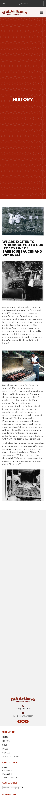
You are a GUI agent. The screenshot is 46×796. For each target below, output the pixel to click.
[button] (19, 721)
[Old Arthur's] (12, 526)
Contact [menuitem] (6, 753)
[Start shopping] (3, 4)
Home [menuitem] (5, 737)
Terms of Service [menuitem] (11, 757)
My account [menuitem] (8, 774)
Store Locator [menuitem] (9, 777)
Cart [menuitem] (4, 767)
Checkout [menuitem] (7, 771)
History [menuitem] (6, 741)
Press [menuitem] (5, 749)
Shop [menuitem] (5, 745)
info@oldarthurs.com (23, 716)
